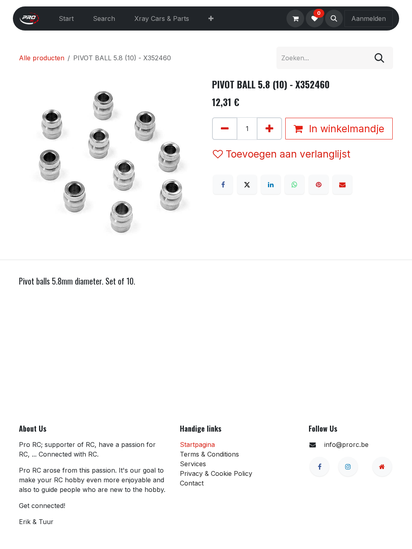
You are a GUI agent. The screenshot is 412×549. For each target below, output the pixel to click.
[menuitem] (66, 18)
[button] (334, 18)
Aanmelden (368, 18)
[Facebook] (223, 184)
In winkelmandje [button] (345, 129)
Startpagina (197, 444)
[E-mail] (342, 184)
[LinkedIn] (270, 184)
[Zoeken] (379, 58)
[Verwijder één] (224, 128)
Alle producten (41, 58)
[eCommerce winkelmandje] (295, 18)
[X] (247, 184)
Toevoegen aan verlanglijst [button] (288, 154)
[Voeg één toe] (269, 128)
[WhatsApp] (294, 184)
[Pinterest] (318, 184)
